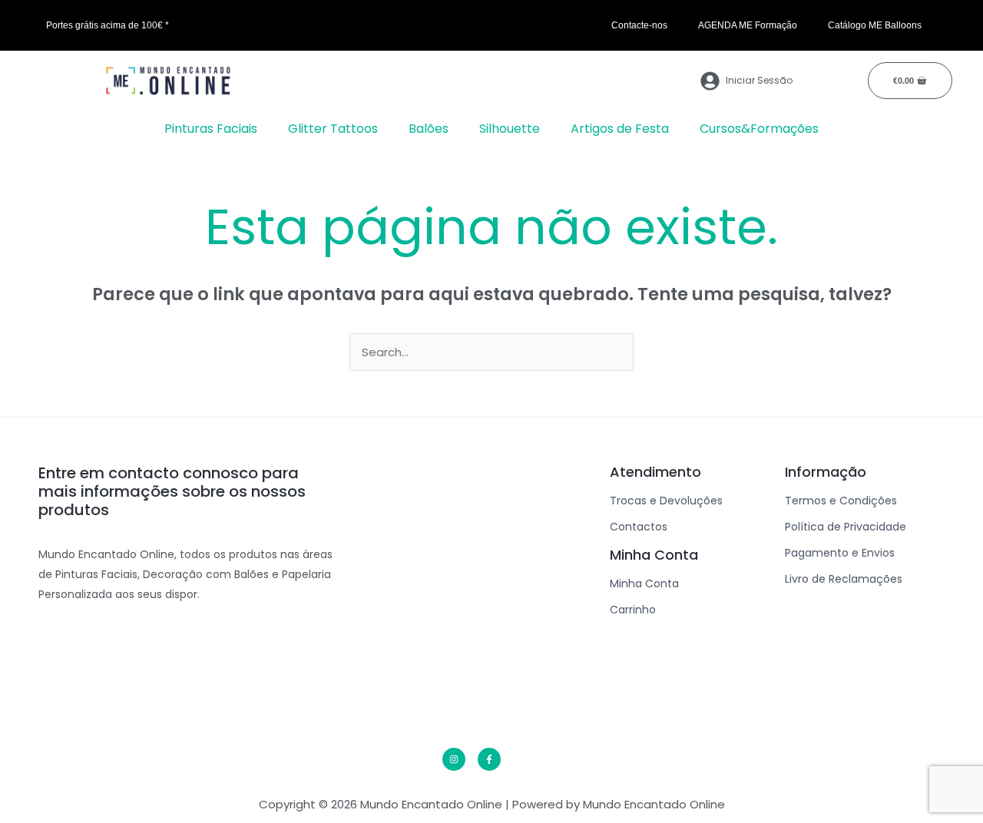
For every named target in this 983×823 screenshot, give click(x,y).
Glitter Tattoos (333, 128)
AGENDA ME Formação (747, 25)
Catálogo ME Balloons (875, 25)
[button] (215, 129)
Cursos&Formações (759, 128)
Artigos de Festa (620, 128)
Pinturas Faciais (210, 128)
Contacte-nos (639, 25)
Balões (428, 128)
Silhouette (509, 128)
